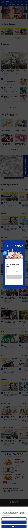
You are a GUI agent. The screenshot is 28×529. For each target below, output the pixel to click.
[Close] (26, 508)
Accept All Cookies (14, 526)
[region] (14, 517)
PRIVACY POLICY (6, 515)
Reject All (14, 523)
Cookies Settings (14, 519)
